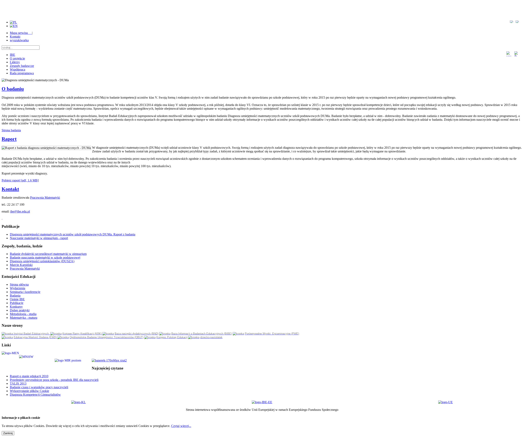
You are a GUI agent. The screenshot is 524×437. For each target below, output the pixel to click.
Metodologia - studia (23, 314)
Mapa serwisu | (21, 33)
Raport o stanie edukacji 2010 (29, 376)
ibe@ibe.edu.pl (20, 211)
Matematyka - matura (23, 317)
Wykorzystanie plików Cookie (29, 391)
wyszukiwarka (19, 40)
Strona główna (19, 284)
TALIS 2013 (18, 383)
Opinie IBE (17, 299)
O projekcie (17, 58)
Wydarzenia (17, 288)
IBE (12, 54)
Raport (9, 139)
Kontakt (15, 36)
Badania (15, 295)
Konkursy (16, 306)
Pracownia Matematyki (45, 197)
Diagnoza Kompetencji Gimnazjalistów (35, 394)
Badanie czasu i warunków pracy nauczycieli (39, 387)
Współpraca (17, 69)
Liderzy (15, 62)
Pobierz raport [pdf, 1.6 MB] (20, 180)
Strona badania (11, 130)
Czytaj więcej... (181, 426)
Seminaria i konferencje (25, 292)
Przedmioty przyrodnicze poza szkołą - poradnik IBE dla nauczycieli (54, 380)
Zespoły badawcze (22, 66)
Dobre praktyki (19, 310)
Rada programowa (22, 73)
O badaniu (13, 88)
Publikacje (16, 303)
